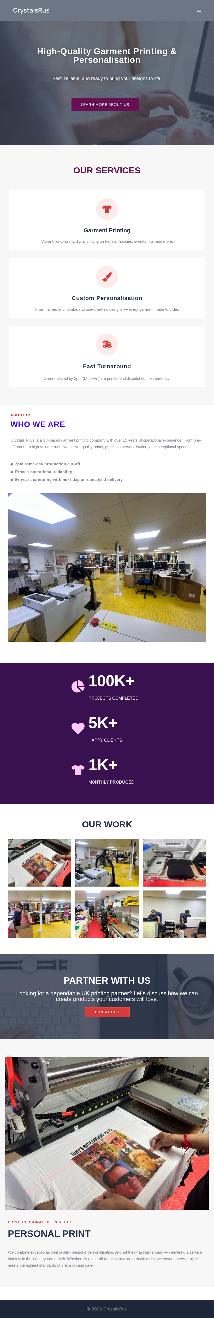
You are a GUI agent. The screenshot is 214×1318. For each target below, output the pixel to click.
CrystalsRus (31, 10)
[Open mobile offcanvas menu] (199, 10)
